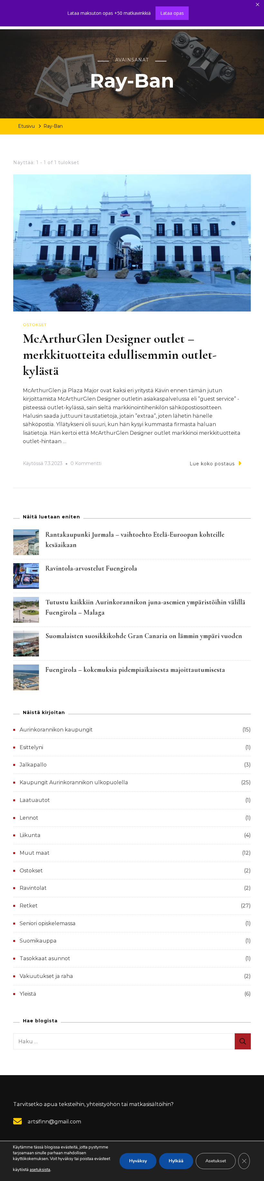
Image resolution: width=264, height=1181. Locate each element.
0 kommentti (86, 464)
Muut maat (35, 853)
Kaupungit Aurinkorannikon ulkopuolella (74, 782)
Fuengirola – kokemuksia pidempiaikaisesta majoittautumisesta (135, 669)
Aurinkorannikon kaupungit (56, 730)
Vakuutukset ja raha (46, 976)
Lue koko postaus (212, 464)
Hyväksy (138, 1161)
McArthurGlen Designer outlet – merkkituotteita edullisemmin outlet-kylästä (120, 354)
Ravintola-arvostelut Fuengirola (91, 568)
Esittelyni (31, 747)
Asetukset (215, 1161)
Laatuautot (35, 800)
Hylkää (176, 1161)
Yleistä (28, 994)
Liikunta (30, 835)
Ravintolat (33, 888)
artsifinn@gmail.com (54, 1122)
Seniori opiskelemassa (48, 923)
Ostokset (35, 324)
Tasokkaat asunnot (45, 958)
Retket (29, 906)
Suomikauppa (38, 941)
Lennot (29, 818)
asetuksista (40, 1170)
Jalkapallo (33, 765)
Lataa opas (172, 13)
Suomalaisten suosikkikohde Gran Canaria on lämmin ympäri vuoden (143, 636)
